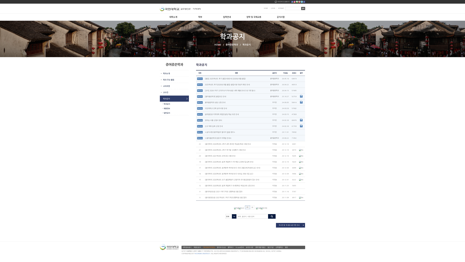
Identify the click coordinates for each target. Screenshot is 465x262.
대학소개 (173, 17)
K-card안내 (240, 247)
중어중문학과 (232, 45)
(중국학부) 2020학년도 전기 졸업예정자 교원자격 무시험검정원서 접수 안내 (232, 180)
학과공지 (247, 45)
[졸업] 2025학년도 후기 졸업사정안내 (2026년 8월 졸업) (225, 79)
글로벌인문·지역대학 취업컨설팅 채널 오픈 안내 (222, 114)
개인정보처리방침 (209, 247)
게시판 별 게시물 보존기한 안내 (289, 225)
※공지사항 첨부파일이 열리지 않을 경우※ (220, 132)
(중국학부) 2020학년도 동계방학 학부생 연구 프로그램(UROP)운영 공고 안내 (232, 168)
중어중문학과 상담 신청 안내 (215, 102)
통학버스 (231, 247)
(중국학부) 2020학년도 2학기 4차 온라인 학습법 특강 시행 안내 (227, 144)
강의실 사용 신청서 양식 (213, 120)
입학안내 (227, 17)
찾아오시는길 (221, 247)
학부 (200, 17)
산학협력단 (279, 247)
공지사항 (281, 17)
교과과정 (166, 86)
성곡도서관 (249, 247)
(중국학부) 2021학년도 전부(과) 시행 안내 (220, 156)
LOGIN (273, 8)
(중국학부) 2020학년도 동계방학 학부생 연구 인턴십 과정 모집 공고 (229, 174)
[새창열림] (292, 2)
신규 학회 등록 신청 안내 (214, 126)
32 (252, 207)
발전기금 (270, 247)
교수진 (165, 92)
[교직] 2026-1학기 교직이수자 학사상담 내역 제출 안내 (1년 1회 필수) (230, 90)
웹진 (286, 247)
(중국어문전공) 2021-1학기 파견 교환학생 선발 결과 (223, 191)
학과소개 (166, 73)
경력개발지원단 (260, 247)
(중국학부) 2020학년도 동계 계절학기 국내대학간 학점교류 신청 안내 (229, 186)
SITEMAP (281, 8)
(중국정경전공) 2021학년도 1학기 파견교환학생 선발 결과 (225, 197)
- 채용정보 (166, 108)
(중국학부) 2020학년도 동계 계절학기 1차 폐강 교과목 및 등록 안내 (229, 162)
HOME (266, 8)
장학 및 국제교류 (253, 17)
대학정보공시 (187, 247)
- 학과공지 (166, 104)
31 (247, 207)
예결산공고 (197, 247)
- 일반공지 (166, 113)
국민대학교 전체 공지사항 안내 (216, 108)
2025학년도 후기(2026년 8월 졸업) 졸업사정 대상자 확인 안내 (227, 85)
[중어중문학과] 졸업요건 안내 (215, 96)
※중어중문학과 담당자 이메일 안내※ (218, 138)
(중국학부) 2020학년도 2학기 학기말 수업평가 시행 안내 (225, 150)
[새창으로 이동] (170, 8)
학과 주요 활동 (168, 80)
